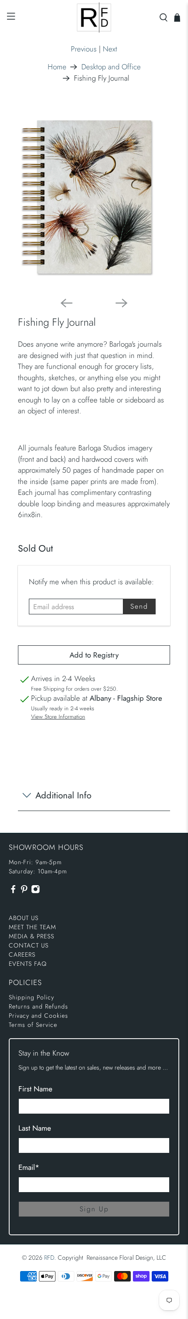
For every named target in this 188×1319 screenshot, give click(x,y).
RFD (49, 1257)
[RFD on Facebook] (13, 891)
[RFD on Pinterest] (24, 891)
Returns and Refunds (38, 1006)
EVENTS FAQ (28, 963)
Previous (84, 49)
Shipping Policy (31, 997)
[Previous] (66, 303)
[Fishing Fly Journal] (94, 196)
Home (57, 67)
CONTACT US (29, 945)
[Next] (121, 303)
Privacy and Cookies (38, 1015)
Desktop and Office (111, 67)
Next (110, 49)
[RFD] (94, 17)
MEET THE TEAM (32, 927)
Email (28, 1167)
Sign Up (94, 1209)
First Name (35, 1089)
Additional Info (63, 795)
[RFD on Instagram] (35, 891)
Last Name (34, 1128)
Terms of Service (33, 1024)
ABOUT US (23, 917)
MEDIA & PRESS (31, 936)
